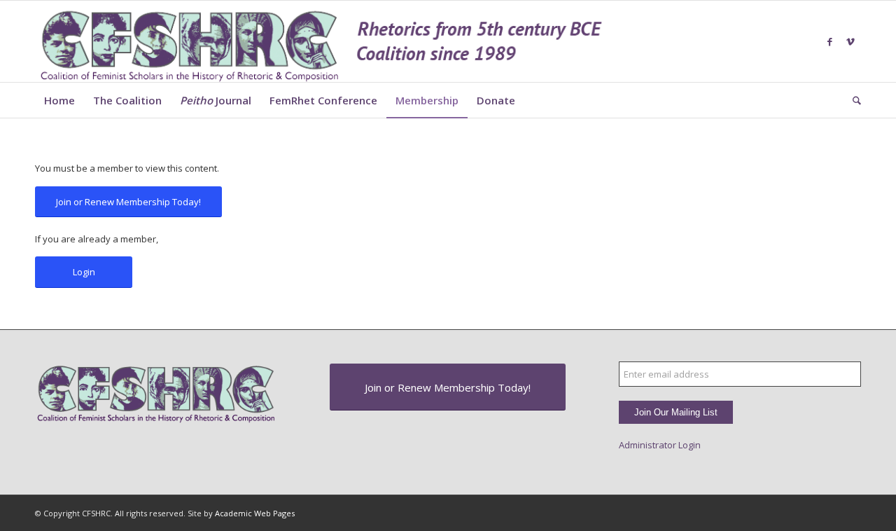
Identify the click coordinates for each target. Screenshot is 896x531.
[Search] (852, 100)
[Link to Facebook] (829, 41)
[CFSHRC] (321, 41)
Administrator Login (660, 445)
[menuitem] (59, 100)
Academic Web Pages (255, 513)
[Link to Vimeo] (850, 41)
